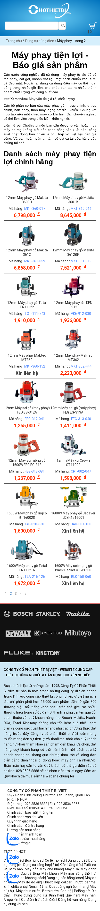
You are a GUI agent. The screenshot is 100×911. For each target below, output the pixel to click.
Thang (83, 886)
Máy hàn (89, 895)
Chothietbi (30, 125)
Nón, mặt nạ (38, 886)
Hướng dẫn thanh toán (24, 834)
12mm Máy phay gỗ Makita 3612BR (73, 252)
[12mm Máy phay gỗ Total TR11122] (27, 287)
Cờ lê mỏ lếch (55, 860)
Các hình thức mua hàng (26, 839)
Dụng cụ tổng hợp (37, 865)
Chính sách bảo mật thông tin (30, 812)
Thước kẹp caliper (57, 882)
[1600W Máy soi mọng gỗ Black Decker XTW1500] (73, 549)
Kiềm (63, 865)
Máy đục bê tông (26, 873)
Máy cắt (31, 869)
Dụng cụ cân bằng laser (65, 878)
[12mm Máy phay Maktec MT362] (73, 339)
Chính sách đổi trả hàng (25, 826)
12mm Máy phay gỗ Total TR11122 (27, 305)
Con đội (66, 891)
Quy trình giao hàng (22, 821)
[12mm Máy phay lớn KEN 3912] (73, 287)
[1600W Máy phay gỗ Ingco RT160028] (27, 497)
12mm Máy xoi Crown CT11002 (73, 463)
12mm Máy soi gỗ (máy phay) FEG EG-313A (73, 410)
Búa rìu (30, 860)
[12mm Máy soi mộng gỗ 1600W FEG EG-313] (27, 444)
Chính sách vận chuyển (25, 817)
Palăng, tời (82, 891)
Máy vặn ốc (38, 99)
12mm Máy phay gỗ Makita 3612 (27, 252)
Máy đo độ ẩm (29, 882)
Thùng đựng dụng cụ (29, 895)
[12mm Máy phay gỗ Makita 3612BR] (73, 234)
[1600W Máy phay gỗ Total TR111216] (27, 549)
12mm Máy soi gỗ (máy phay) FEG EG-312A (27, 410)
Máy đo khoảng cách (29, 878)
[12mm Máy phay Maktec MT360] (27, 339)
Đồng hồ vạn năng (72, 900)
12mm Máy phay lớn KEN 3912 (73, 305)
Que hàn (72, 895)
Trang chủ (14, 41)
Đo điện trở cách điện (38, 900)
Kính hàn (56, 895)
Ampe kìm (11, 900)
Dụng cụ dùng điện (39, 41)
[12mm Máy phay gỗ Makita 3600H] (27, 181)
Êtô (55, 865)
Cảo (40, 860)
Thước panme (84, 882)
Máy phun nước (28, 891)
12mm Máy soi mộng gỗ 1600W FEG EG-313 (26, 463)
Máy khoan (50, 873)
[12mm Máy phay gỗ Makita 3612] (27, 234)
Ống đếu (75, 865)
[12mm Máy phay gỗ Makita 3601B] (73, 181)
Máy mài (67, 873)
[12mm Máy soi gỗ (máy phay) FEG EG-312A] (27, 392)
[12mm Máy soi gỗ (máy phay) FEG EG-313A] (73, 392)
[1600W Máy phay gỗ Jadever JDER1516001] (73, 497)
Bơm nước (50, 891)
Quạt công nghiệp (63, 886)
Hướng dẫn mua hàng (24, 830)
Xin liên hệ (27, 373)
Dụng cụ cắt (77, 860)
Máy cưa (72, 869)
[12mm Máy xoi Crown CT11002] (73, 444)
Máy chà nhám (51, 869)
